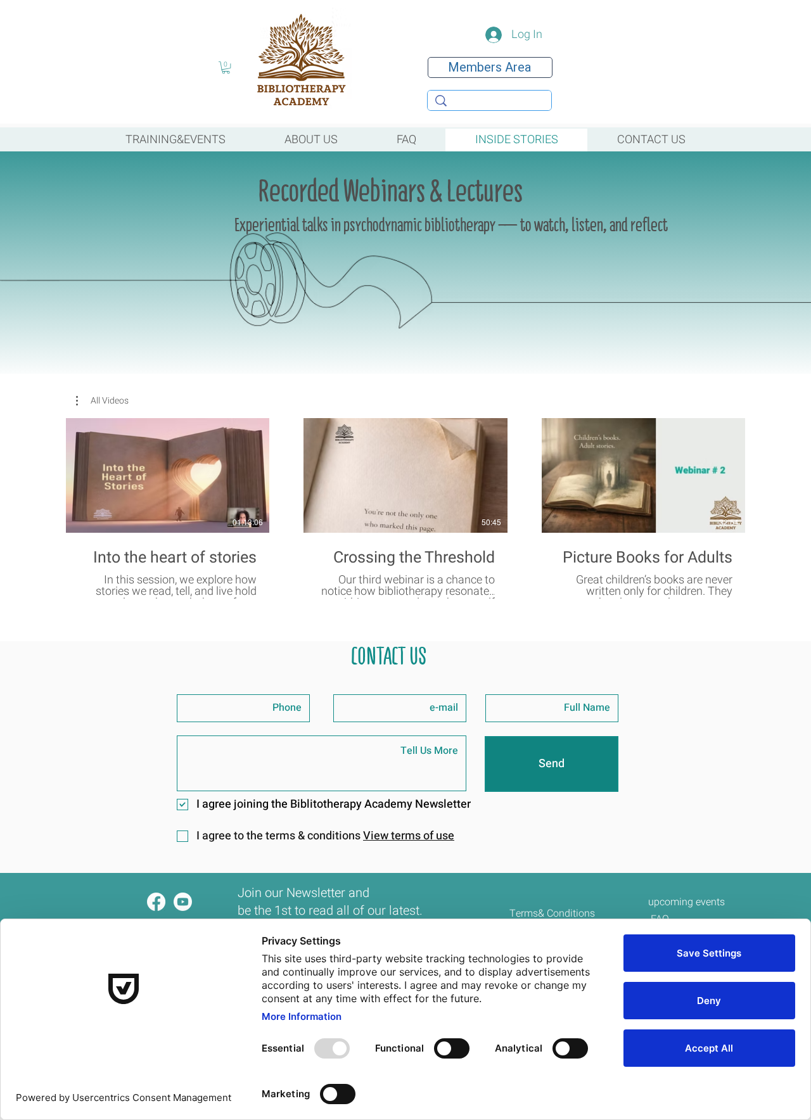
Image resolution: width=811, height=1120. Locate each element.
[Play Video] (168, 475)
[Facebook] (156, 902)
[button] (226, 67)
